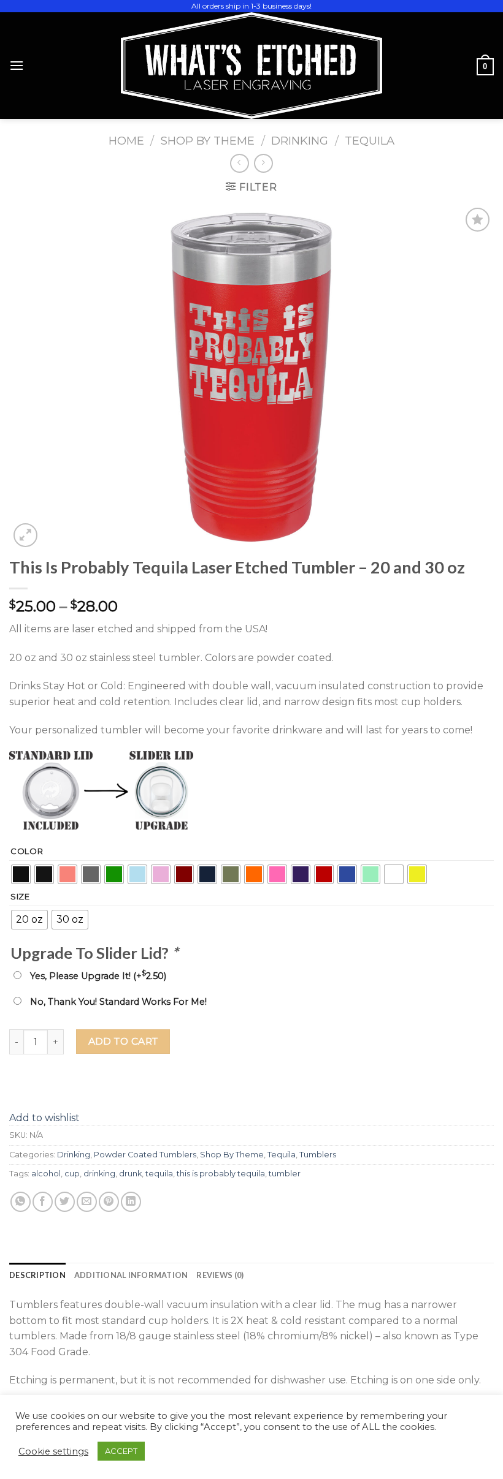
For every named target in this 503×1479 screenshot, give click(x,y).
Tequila (369, 141)
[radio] (21, 874)
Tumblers (317, 1154)
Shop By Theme (208, 141)
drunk (130, 1173)
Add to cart (123, 1041)
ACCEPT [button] (121, 1451)
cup (72, 1173)
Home (126, 141)
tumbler (285, 1173)
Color (27, 851)
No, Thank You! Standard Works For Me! (118, 1001)
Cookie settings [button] (53, 1451)
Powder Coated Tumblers (145, 1154)
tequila (159, 1173)
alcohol (46, 1173)
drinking (99, 1173)
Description (37, 1275)
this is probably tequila (221, 1173)
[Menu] (16, 65)
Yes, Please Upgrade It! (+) (98, 976)
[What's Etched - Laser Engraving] (251, 65)
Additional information (131, 1275)
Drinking (299, 141)
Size (20, 897)
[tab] (37, 1275)
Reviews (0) (220, 1275)
